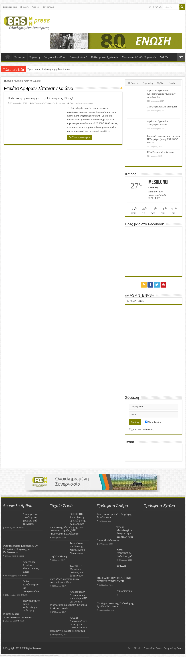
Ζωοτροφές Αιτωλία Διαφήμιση (162, 106)
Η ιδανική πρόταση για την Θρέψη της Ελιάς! (40, 98)
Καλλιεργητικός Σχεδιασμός (104, 57)
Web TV (35, 7)
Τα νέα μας (60, 103)
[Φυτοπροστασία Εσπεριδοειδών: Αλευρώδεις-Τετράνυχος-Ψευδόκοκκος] (12, 538)
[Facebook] (153, 7)
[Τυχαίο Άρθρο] (181, 57)
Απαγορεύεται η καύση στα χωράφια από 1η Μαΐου (30, 518)
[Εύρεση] (182, 7)
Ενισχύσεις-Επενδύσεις (55, 57)
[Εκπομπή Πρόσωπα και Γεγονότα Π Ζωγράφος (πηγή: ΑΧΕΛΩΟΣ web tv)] (136, 140)
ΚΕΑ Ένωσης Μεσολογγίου (160, 152)
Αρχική (7, 57)
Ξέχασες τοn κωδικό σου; (141, 429)
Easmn (159, 648)
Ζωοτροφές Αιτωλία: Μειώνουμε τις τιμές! (31, 566)
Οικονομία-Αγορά (78, 57)
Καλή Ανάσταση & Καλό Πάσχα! (124, 553)
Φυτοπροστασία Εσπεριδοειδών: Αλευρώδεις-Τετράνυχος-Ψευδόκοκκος (20, 549)
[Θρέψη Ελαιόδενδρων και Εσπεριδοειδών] (12, 586)
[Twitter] (156, 7)
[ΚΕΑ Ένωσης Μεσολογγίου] (136, 157)
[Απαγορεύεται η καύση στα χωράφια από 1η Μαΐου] (12, 518)
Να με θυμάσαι (154, 422)
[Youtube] (160, 7)
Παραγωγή (34, 57)
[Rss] (150, 7)
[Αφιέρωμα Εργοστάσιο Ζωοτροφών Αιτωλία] (136, 126)
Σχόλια (160, 83)
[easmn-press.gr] (27, 22)
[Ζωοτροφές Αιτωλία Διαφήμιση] (136, 111)
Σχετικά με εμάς (10, 7)
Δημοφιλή (148, 83)
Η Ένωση (24, 7)
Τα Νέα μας (20, 57)
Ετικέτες (173, 83)
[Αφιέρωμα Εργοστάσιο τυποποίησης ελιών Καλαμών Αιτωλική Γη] (136, 95)
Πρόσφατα (133, 83)
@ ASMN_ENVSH (139, 295)
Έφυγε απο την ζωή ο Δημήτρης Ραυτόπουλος (49, 69)
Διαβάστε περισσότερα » (79, 137)
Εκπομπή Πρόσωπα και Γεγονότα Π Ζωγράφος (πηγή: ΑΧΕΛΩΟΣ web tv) (163, 139)
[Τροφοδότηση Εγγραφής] (121, 88)
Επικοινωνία (48, 7)
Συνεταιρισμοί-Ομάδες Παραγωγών (139, 57)
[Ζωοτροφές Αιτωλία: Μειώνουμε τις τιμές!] (12, 566)
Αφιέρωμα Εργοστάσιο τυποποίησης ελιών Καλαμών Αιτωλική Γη (161, 93)
